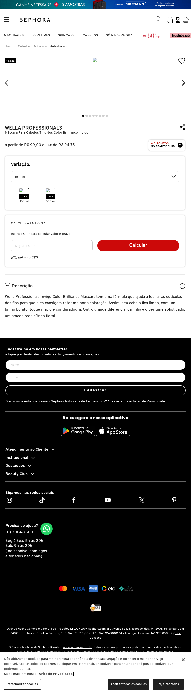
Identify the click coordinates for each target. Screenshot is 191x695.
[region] (95, 673)
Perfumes (41, 35)
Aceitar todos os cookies (128, 684)
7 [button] (103, 116)
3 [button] (90, 116)
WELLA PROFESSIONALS (33, 128)
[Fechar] (183, 659)
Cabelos (90, 35)
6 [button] (100, 116)
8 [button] (107, 116)
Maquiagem (14, 35)
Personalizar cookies (22, 684)
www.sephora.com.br (95, 628)
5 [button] (97, 116)
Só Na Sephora (119, 35)
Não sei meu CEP (24, 258)
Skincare (66, 35)
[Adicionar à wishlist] (181, 61)
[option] (95, 83)
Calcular (138, 245)
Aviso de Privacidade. (149, 401)
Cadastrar (95, 390)
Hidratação (58, 46)
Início (10, 46)
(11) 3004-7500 (19, 532)
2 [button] (86, 116)
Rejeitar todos (168, 684)
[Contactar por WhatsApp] (46, 529)
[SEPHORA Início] (35, 19)
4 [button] (93, 116)
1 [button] (83, 116)
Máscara (40, 46)
